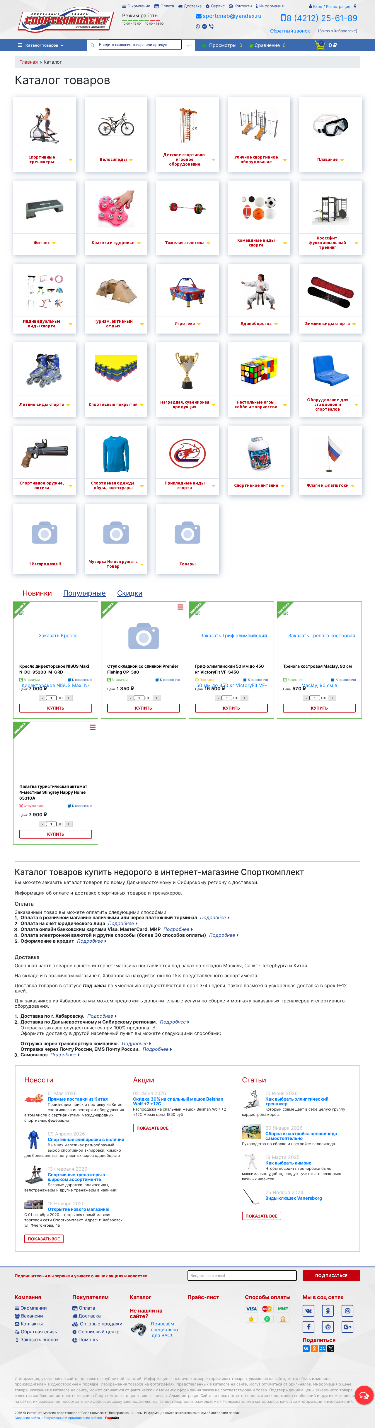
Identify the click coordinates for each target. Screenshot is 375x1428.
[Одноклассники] (314, 1348)
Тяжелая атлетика (184, 242)
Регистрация (338, 6)
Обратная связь (39, 1331)
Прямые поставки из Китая (78, 1099)
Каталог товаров (41, 45)
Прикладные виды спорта (185, 485)
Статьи (254, 1080)
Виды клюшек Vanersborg (293, 1198)
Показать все (44, 1238)
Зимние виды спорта (327, 323)
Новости (38, 1080)
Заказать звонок (40, 1339)
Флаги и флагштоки (328, 485)
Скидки (129, 593)
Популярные (84, 593)
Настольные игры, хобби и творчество (256, 404)
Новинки (37, 593)
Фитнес (42, 242)
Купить (143, 707)
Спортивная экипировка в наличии (86, 1139)
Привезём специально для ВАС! (162, 1329)
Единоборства (256, 323)
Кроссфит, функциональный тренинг (327, 243)
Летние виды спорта (41, 404)
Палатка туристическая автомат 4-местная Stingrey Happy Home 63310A (53, 792)
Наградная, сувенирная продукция (184, 404)
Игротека (185, 323)
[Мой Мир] (322, 1348)
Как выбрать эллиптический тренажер (296, 1101)
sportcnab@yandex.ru (232, 16)
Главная (28, 62)
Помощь (88, 1339)
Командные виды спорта (256, 242)
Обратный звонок (290, 30)
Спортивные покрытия (113, 404)
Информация (271, 6)
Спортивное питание (256, 485)
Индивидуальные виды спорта (42, 323)
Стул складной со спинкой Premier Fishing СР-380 (142, 669)
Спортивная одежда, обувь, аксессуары (113, 485)
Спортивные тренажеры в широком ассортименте (76, 1177)
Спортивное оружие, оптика (42, 485)
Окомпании (34, 1308)
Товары (187, 564)
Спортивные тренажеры (41, 159)
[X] (330, 1348)
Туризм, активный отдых (113, 323)
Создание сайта (27, 1418)
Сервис (218, 6)
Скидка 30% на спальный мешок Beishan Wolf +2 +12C (178, 1101)
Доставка (193, 6)
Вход (317, 6)
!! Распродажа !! (44, 564)
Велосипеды (113, 159)
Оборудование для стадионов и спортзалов (327, 404)
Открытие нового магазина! (79, 1209)
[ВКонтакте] (306, 1348)
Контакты (243, 6)
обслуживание (53, 1418)
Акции (143, 1080)
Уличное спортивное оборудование (256, 159)
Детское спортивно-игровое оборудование (185, 159)
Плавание (327, 159)
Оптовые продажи (101, 1324)
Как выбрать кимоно (288, 1163)
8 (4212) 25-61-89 (322, 18)
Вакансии (32, 1316)
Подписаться (331, 1275)
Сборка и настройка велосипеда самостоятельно (301, 1136)
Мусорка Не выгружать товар (113, 564)
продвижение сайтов (85, 1418)
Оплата (167, 6)
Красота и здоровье (113, 242)
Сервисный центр (99, 1331)
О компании (138, 6)
